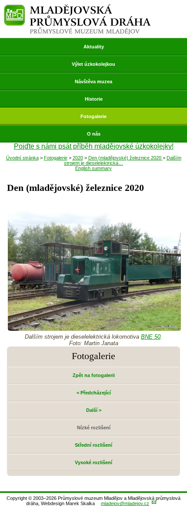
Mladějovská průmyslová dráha (77, 8)
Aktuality (93, 46)
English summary (93, 168)
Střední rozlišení (93, 445)
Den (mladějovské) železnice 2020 (125, 157)
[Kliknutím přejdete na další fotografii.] (94, 328)
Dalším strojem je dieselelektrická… (122, 160)
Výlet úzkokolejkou (93, 64)
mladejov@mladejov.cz (125, 503)
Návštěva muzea (93, 81)
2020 (78, 157)
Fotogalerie (93, 116)
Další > (93, 410)
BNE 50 (150, 336)
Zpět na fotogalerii (94, 375)
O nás (93, 133)
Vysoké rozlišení (93, 462)
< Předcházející (94, 392)
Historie (94, 99)
